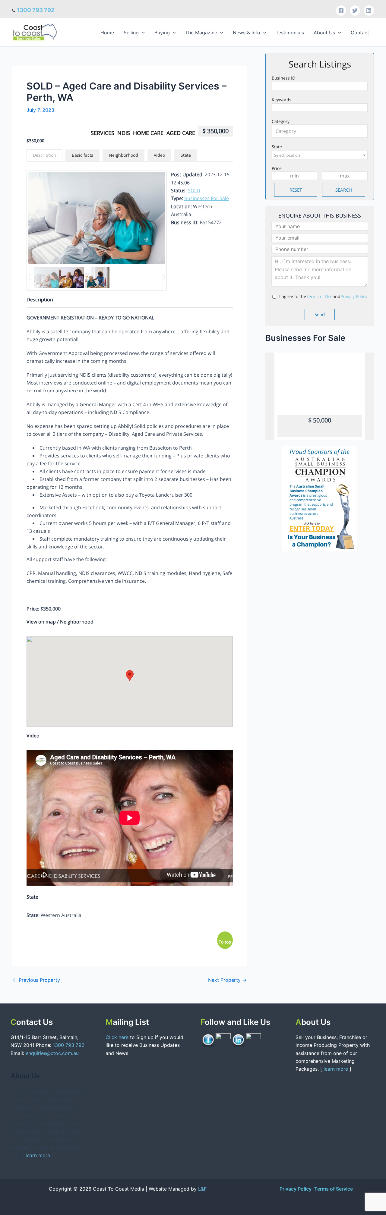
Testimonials (290, 33)
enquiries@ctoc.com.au (52, 1053)
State (186, 155)
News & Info (246, 33)
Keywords (281, 99)
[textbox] (321, 131)
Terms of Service (333, 1189)
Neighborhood (123, 155)
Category (281, 121)
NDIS (123, 133)
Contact (360, 33)
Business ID (283, 78)
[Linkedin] (369, 10)
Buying (162, 33)
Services (102, 133)
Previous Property (36, 980)
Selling (131, 33)
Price (277, 168)
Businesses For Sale (206, 198)
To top (225, 942)
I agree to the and (323, 296)
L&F (202, 1189)
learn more (38, 1155)
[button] (142, 32)
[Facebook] (341, 10)
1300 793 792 (36, 10)
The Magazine (201, 33)
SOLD (194, 190)
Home (107, 33)
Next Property (227, 980)
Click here (118, 1037)
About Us (324, 33)
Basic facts (82, 155)
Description (44, 155)
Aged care (180, 133)
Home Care (148, 133)
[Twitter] (355, 10)
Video (159, 155)
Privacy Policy (353, 296)
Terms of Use (319, 296)
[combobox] (320, 131)
